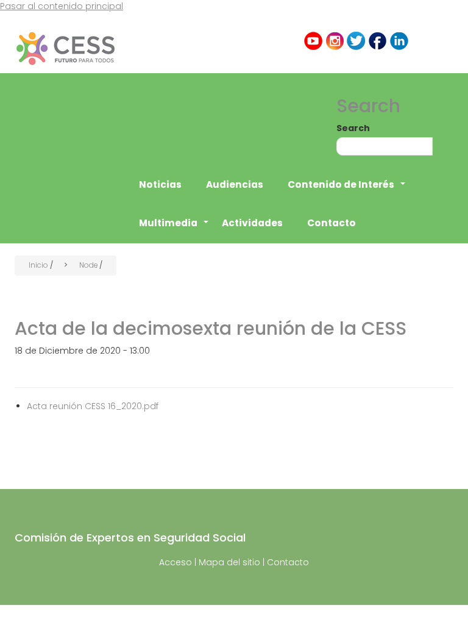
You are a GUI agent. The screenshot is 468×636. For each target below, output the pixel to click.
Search (353, 128)
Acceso (175, 562)
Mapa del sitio (229, 562)
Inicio (38, 265)
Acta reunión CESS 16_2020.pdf (92, 406)
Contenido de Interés (347, 191)
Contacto (331, 222)
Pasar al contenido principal (61, 6)
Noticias (160, 184)
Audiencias (234, 184)
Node (88, 265)
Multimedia (174, 229)
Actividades (252, 222)
